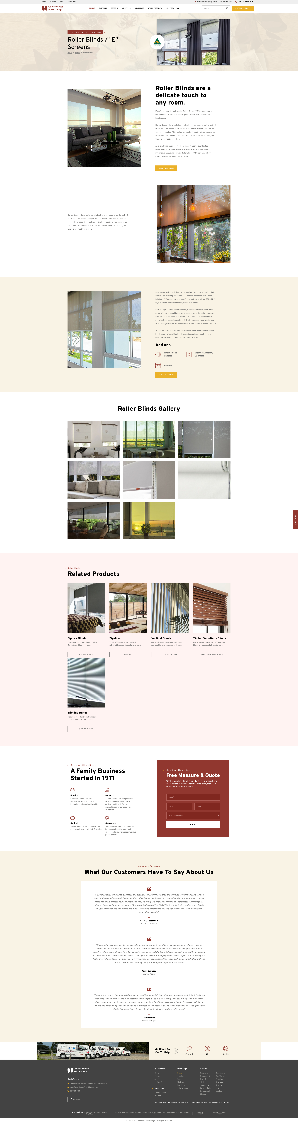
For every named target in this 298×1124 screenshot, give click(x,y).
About (62, 2)
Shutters (126, 8)
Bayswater (204, 1073)
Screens (114, 8)
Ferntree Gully (205, 1088)
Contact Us (72, 2)
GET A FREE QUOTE (166, 168)
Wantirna (219, 1091)
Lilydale (203, 1094)
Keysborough (205, 1091)
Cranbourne (204, 1085)
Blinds (92, 8)
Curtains (103, 8)
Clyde (202, 1082)
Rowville (219, 1085)
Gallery (53, 2)
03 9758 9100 (161, 338)
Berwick (203, 1079)
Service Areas (172, 8)
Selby (218, 1088)
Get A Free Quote (243, 8)
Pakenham (219, 1079)
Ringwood (219, 1082)
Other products (155, 8)
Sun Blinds (139, 8)
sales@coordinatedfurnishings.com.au (84, 1087)
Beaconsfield (205, 1076)
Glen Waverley (221, 1076)
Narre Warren (220, 1073)
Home (44, 2)
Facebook (76, 1099)
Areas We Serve (160, 1093)
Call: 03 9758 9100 (245, 2)
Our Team (157, 1096)
